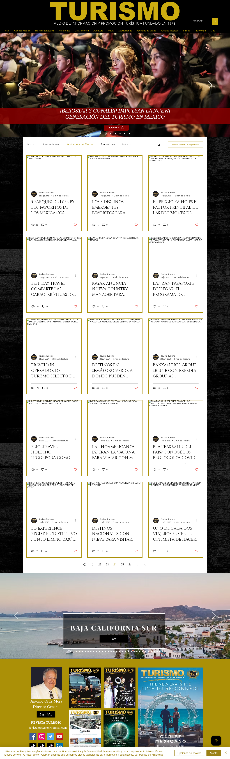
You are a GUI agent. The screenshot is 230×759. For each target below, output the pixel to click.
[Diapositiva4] (76, 651)
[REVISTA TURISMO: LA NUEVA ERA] (105, 133)
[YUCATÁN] (120, 133)
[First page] (84, 564)
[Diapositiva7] (85, 651)
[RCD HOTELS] (124, 133)
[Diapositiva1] (70, 651)
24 (114, 564)
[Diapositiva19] (122, 651)
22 (99, 564)
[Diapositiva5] (79, 651)
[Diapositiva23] (134, 651)
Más (125, 144)
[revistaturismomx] (41, 736)
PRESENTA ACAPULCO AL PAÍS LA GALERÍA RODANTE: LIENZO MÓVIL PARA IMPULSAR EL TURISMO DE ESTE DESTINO (115, 115)
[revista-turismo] (59, 746)
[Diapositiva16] (113, 651)
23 (107, 564)
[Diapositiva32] (159, 651)
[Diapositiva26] (142, 651)
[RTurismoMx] (50, 736)
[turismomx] (41, 746)
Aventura (107, 144)
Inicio (31, 144)
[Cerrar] (226, 753)
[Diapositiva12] (102, 651)
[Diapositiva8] (90, 651)
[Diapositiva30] (154, 651)
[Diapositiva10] (96, 651)
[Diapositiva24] (136, 651)
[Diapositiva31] (157, 651)
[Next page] (137, 564)
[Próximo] (214, 616)
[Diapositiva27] (145, 651)
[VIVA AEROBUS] (100, 133)
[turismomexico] (50, 746)
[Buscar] (215, 21)
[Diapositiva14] (108, 651)
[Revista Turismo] (59, 736)
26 (129, 564)
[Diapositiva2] (88, 651)
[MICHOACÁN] (115, 133)
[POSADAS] (129, 133)
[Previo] (16, 616)
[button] (158, 145)
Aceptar (214, 753)
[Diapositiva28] (148, 651)
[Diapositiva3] (73, 651)
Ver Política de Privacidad (149, 754)
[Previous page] (92, 564)
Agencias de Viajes (79, 144)
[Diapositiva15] (111, 651)
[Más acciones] (76, 194)
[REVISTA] (110, 134)
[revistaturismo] (32, 746)
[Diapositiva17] (116, 651)
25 (122, 564)
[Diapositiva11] (99, 651)
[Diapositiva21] (128, 651)
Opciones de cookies (189, 753)
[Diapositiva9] (93, 651)
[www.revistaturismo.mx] (32, 736)
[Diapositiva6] (82, 651)
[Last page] (145, 564)
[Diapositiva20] (125, 651)
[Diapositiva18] (119, 651)
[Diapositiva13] (105, 651)
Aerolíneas (51, 144)
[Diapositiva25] (139, 651)
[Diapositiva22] (131, 651)
